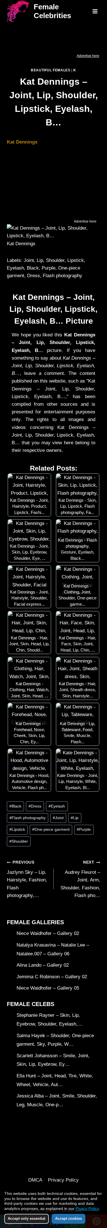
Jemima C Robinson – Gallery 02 (52, 976)
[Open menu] (95, 11)
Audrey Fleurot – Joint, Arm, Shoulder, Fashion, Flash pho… (80, 879)
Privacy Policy (63, 1180)
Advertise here (88, 56)
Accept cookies (68, 1218)
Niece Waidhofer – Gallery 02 (48, 933)
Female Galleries (35, 922)
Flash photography (27, 818)
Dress (35, 806)
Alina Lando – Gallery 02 (43, 965)
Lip (74, 818)
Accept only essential (26, 1218)
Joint (58, 818)
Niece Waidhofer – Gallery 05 (48, 988)
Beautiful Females (50, 70)
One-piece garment (51, 829)
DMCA (35, 1180)
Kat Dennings (22, 142)
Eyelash (57, 806)
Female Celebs (30, 1004)
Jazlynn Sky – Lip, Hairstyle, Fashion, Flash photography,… (27, 879)
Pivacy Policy (87, 1208)
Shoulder (18, 841)
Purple (84, 829)
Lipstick (17, 829)
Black (15, 806)
